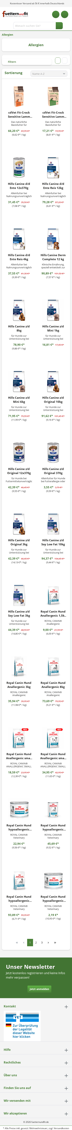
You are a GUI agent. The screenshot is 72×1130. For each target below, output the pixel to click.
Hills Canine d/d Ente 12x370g (19, 186)
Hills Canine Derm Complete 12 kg (53, 257)
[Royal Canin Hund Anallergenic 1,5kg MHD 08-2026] (53, 595)
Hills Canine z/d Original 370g (53, 471)
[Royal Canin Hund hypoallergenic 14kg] (19, 881)
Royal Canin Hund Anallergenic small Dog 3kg (53, 756)
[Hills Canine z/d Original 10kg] (53, 382)
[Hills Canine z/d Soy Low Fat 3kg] (19, 595)
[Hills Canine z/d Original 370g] (53, 453)
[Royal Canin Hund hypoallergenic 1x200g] (53, 881)
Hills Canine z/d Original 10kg (53, 400)
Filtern (11, 62)
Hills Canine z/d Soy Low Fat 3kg (19, 613)
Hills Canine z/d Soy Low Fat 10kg (53, 542)
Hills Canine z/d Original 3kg (19, 542)
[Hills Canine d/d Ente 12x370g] (19, 168)
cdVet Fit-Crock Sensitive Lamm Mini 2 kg (53, 115)
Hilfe (7, 1050)
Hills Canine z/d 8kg (19, 328)
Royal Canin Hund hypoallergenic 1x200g (53, 899)
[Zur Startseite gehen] (15, 14)
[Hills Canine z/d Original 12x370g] (19, 453)
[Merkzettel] (55, 14)
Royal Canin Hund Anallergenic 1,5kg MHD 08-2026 (53, 614)
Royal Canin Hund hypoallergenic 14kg (18, 899)
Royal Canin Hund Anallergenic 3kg (18, 685)
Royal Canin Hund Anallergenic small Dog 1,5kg (19, 756)
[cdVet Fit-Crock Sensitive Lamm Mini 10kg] (19, 97)
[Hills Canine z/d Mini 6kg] (19, 382)
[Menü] (3, 26)
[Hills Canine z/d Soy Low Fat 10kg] (53, 524)
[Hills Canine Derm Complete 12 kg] (53, 239)
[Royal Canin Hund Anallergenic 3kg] (19, 667)
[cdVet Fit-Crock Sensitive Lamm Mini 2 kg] (53, 97)
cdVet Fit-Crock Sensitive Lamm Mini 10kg (19, 115)
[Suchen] (59, 25)
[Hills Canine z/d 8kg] (19, 310)
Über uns (10, 1075)
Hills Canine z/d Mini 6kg (19, 400)
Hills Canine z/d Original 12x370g (19, 471)
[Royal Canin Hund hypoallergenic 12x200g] (19, 809)
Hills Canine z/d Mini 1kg (53, 328)
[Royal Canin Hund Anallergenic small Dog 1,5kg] (19, 738)
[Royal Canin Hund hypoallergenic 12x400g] (53, 809)
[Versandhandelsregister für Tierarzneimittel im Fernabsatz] (22, 1026)
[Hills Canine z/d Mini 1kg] (53, 310)
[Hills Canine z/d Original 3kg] (19, 524)
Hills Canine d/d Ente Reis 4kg (19, 257)
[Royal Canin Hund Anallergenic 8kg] (53, 667)
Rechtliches (12, 1062)
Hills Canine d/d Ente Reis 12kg (53, 186)
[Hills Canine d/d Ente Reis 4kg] (19, 239)
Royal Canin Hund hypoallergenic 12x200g (18, 827)
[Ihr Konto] (64, 14)
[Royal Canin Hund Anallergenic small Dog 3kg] (53, 738)
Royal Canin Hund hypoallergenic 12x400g (53, 827)
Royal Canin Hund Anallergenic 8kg (53, 685)
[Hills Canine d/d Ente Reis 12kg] (53, 168)
